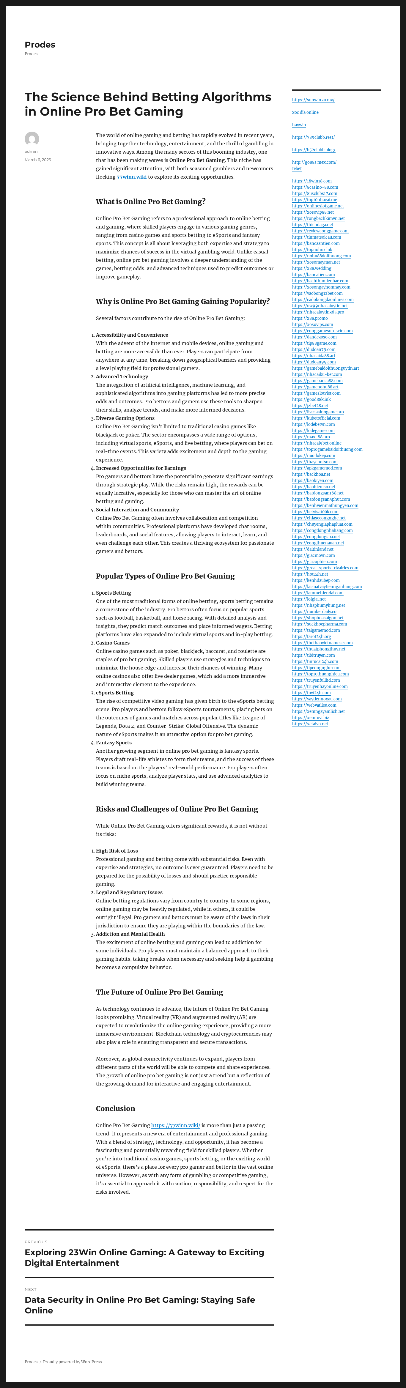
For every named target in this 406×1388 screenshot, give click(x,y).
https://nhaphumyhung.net (318, 605)
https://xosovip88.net (313, 212)
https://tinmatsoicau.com (316, 237)
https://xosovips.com (312, 324)
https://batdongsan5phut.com (321, 499)
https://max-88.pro (311, 436)
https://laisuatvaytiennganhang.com (327, 586)
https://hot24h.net (310, 574)
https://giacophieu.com (314, 561)
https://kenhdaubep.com (316, 580)
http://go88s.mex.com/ (314, 162)
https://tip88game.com (314, 343)
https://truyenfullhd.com (316, 680)
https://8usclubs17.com (314, 193)
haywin (299, 124)
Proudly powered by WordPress (72, 1362)
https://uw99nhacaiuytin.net (320, 305)
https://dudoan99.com (314, 362)
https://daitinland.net (312, 549)
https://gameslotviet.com (316, 393)
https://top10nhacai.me (314, 199)
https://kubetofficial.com (316, 418)
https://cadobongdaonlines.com (323, 299)
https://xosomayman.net (316, 262)
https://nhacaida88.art (313, 355)
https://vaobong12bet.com (317, 293)
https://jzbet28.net (310, 405)
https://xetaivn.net (310, 724)
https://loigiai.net (309, 599)
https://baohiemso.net (313, 486)
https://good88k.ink (311, 399)
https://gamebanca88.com (317, 380)
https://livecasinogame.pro (318, 412)
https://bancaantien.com (316, 243)
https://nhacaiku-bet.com (317, 374)
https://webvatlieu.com (314, 705)
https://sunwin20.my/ (313, 100)
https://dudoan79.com (314, 349)
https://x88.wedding (311, 268)
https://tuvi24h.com (311, 692)
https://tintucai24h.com (315, 661)
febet (297, 168)
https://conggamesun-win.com (322, 330)
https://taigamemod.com (316, 630)
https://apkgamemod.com (317, 468)
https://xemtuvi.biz (310, 717)
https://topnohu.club (312, 249)
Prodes (40, 45)
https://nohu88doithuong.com (321, 256)
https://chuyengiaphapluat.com (322, 524)
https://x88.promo (310, 318)
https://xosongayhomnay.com (321, 287)
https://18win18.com (312, 181)
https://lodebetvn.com (313, 424)
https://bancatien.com (313, 274)
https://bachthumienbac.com (320, 280)
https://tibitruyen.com (313, 655)
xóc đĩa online (305, 112)
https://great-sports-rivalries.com (325, 568)
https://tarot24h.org (311, 636)
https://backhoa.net (311, 474)
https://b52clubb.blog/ (314, 149)
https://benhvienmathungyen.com (325, 505)
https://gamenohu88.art (315, 387)
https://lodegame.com (313, 430)
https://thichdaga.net (312, 224)
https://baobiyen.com (312, 480)
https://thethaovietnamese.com (322, 642)
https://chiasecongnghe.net (319, 518)
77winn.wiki (132, 177)
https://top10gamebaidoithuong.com (327, 449)
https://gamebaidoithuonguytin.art (325, 368)
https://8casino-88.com (315, 187)
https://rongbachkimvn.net (318, 218)
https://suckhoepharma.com (319, 624)
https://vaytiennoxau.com (317, 699)
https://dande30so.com (314, 337)
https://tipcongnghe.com (316, 667)
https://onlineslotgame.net (318, 206)
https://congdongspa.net (316, 536)
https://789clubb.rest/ (313, 137)
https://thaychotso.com (315, 461)
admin (31, 151)
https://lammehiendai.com (318, 592)
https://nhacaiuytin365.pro (318, 312)
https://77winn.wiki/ (175, 1125)
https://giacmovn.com (313, 555)
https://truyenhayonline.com (320, 686)
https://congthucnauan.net (318, 543)
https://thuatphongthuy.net (318, 649)
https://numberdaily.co (314, 611)
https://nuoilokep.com (313, 455)
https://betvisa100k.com (315, 511)
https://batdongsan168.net (318, 493)
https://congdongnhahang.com (322, 530)
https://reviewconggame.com (320, 231)
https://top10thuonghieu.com (320, 674)
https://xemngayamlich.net (318, 711)
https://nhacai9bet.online (317, 443)
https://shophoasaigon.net (318, 617)
